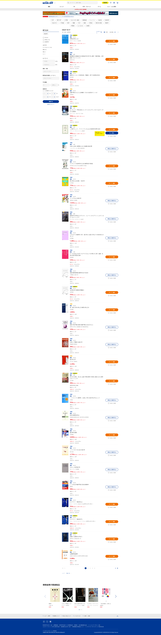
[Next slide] (115, 596)
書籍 (49, 6)
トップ (63, 573)
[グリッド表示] (107, 32)
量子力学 (59, 20)
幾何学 (106, 22)
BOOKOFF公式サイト (47, 625)
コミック (62, 6)
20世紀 (90, 22)
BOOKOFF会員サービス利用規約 (65, 625)
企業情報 (55, 625)
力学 (53, 20)
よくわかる (80, 25)
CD (74, 6)
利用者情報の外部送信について (78, 626)
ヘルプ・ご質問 (47, 615)
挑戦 (85, 22)
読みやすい (54, 22)
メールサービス (77, 615)
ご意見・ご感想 (87, 615)
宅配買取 (105, 2)
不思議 (62, 22)
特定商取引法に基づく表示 (66, 626)
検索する (51, 101)
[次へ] (115, 568)
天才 (79, 22)
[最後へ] (117, 568)
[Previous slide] (45, 596)
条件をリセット (50, 104)
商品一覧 (68, 573)
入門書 (66, 20)
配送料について (56, 615)
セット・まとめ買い (111, 6)
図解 (74, 22)
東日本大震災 (99, 22)
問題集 (72, 25)
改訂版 (100, 20)
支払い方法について (67, 615)
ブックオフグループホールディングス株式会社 (93, 626)
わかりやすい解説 (75, 20)
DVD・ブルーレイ (87, 6)
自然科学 (107, 20)
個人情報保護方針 (82, 625)
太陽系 (87, 25)
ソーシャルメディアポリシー (93, 625)
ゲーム (99, 6)
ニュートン (92, 20)
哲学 (68, 22)
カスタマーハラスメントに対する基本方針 (50, 626)
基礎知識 (85, 20)
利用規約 (75, 625)
